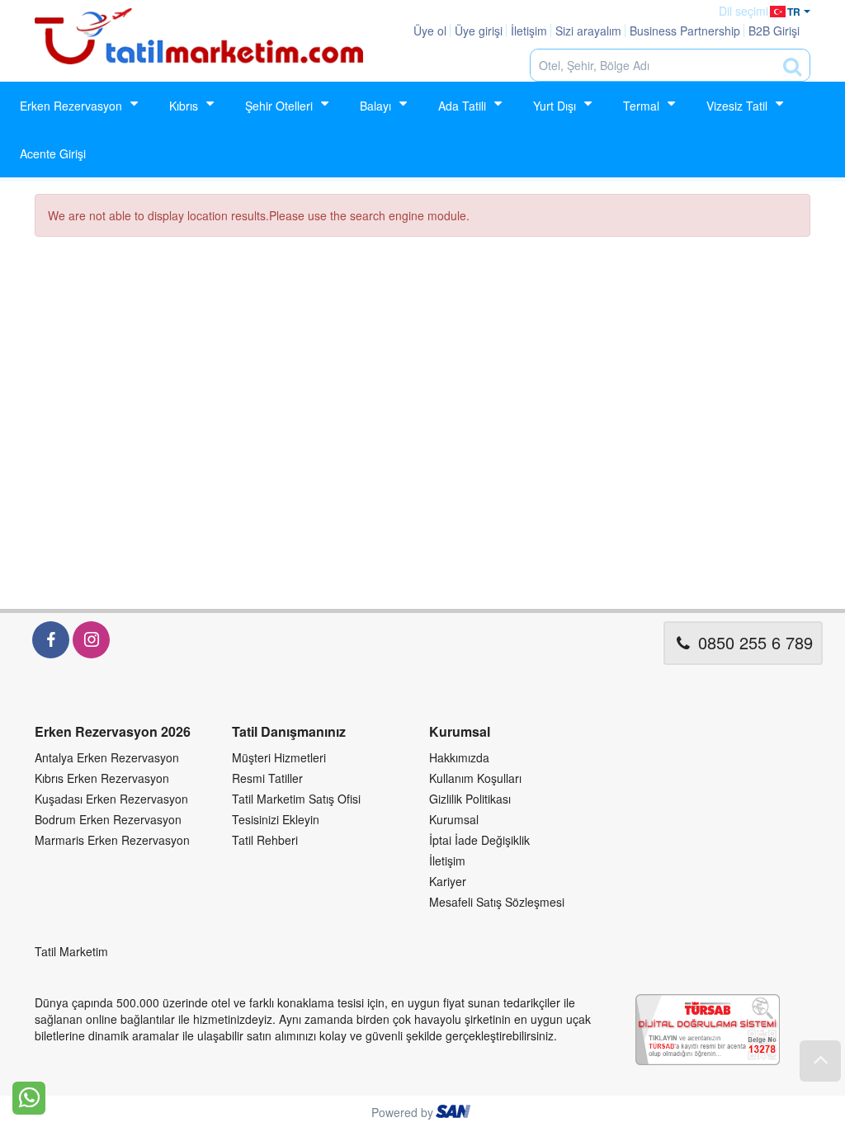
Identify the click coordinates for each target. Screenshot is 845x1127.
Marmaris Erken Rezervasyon (112, 840)
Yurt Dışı (554, 105)
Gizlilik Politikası (470, 798)
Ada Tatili (462, 105)
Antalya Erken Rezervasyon (107, 757)
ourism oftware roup (455, 1114)
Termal (641, 105)
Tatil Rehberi (265, 840)
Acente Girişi (53, 153)
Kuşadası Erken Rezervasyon (111, 798)
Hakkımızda (459, 757)
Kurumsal (454, 819)
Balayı (375, 105)
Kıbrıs (183, 105)
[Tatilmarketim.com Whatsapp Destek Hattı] (28, 1096)
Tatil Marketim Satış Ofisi (296, 798)
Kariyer (447, 881)
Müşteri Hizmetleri (279, 757)
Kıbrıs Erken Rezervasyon (102, 778)
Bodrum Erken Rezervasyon (108, 819)
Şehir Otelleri (279, 105)
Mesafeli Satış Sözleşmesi (496, 902)
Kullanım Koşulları (475, 778)
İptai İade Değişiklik (479, 840)
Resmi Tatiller (267, 778)
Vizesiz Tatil (736, 105)
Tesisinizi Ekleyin (275, 819)
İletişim (447, 860)
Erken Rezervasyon (71, 105)
